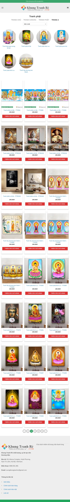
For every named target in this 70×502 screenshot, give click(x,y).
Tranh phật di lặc (26, 46)
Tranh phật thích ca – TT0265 (35, 285)
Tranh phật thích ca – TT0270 (12, 330)
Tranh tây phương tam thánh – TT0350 (12, 241)
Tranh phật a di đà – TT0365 (35, 110)
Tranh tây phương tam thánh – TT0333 (58, 197)
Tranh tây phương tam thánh (26, 71)
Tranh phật (44, 20)
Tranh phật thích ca (8, 70)
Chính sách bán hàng (11, 485)
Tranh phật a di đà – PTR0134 (12, 153)
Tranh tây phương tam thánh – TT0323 (12, 286)
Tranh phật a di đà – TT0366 (58, 110)
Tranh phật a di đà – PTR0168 (35, 196)
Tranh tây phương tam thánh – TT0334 (35, 241)
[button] (2, 7)
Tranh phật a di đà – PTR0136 (58, 153)
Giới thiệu (7, 482)
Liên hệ (6, 493)
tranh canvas (29, 20)
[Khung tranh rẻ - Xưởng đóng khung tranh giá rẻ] (35, 7)
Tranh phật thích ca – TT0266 (58, 285)
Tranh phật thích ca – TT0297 (35, 373)
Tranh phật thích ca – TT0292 (58, 330)
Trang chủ (16, 20)
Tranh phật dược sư (43, 46)
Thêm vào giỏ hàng (12, 116)
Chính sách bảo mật (10, 489)
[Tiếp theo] (45, 431)
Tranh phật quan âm (61, 46)
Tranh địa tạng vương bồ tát (9, 47)
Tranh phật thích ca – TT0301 (58, 416)
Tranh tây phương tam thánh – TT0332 (58, 241)
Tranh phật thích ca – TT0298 (58, 373)
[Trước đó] (24, 431)
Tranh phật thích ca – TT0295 (12, 373)
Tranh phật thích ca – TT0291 (35, 330)
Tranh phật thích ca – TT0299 (12, 416)
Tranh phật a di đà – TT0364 (12, 110)
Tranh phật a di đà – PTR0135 (35, 153)
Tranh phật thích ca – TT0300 (35, 416)
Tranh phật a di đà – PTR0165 (12, 196)
